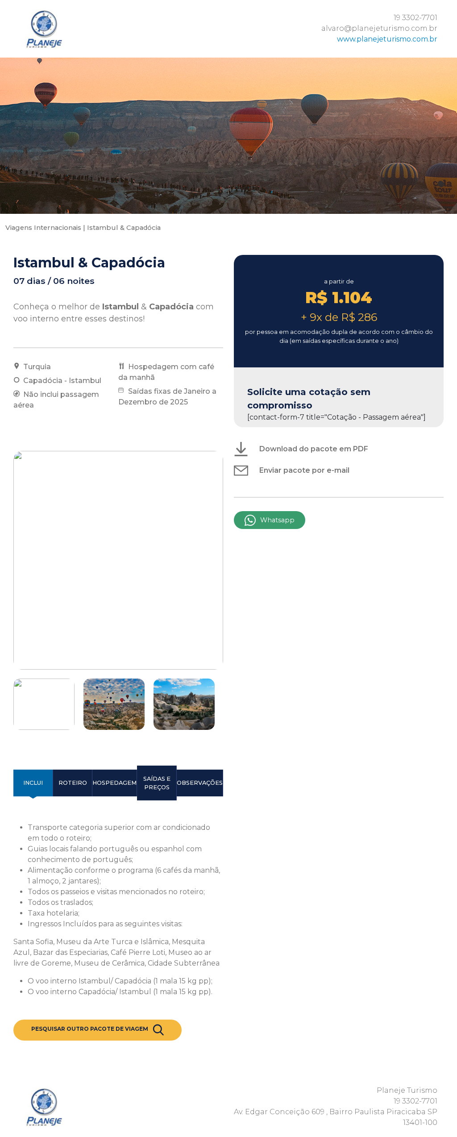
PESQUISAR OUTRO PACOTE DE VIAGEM (89, 1028)
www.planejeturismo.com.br (387, 39)
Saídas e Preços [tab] (156, 783)
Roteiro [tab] (72, 782)
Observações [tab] (200, 782)
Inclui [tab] (33, 782)
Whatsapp (277, 520)
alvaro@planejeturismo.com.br (379, 28)
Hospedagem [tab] (114, 782)
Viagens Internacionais (43, 228)
